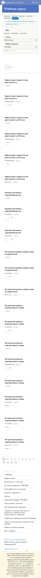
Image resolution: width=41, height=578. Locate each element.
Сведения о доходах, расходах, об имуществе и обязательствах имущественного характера (16, 513)
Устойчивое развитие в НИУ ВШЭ (16, 485)
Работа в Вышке (9, 531)
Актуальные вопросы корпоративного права (14, 306)
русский (7, 33)
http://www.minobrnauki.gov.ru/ (15, 540)
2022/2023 (14, 16)
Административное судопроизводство (13, 193)
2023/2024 (22, 16)
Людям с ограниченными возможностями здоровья (19, 523)
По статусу (8, 69)
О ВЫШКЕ (8, 475)
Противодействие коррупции (15, 507)
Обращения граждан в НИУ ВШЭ (15, 500)
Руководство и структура (13, 482)
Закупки (7, 496)
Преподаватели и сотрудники (15, 489)
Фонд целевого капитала (13, 503)
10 (4, 462)
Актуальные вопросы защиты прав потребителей (19, 252)
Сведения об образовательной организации (20, 518)
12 (12, 462)
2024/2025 (29, 16)
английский (14, 33)
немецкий (23, 33)
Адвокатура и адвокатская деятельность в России (16, 118)
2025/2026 (7, 18)
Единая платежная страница (14, 527)
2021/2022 (7, 16)
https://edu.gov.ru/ (11, 549)
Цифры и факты (9, 478)
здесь (17, 562)
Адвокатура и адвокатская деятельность (16, 81)
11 (8, 462)
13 (16, 462)
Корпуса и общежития (12, 493)
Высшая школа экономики (14, 2)
